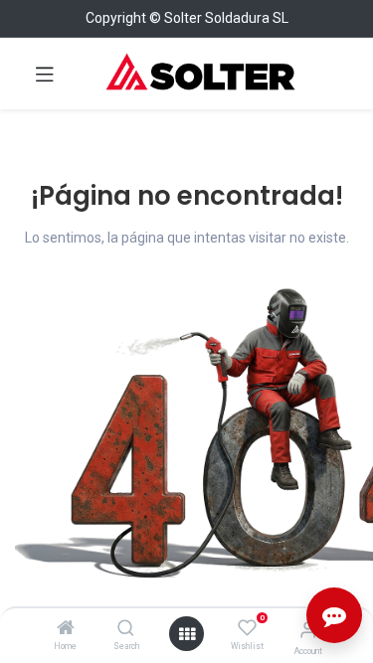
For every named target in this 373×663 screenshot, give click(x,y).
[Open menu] (187, 634)
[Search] (125, 629)
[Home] (66, 629)
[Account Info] (307, 629)
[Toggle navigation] (45, 73)
